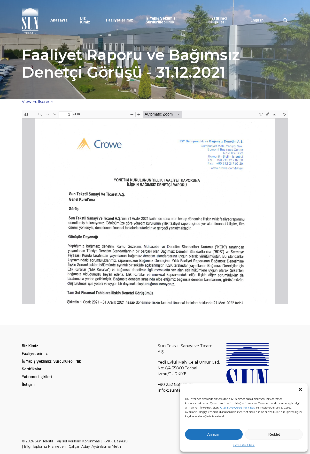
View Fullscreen (37, 101)
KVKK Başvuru (115, 441)
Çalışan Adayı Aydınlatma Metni (95, 446)
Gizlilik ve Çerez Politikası (238, 407)
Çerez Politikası (244, 445)
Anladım (213, 434)
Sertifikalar (31, 369)
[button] (300, 389)
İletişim (28, 384)
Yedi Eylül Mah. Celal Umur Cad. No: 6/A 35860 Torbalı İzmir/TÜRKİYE (189, 368)
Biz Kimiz (30, 346)
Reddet (274, 434)
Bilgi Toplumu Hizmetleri (45, 446)
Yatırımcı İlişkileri (37, 376)
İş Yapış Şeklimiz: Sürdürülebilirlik (51, 361)
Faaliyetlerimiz (35, 353)
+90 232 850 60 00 (176, 384)
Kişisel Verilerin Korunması (78, 441)
